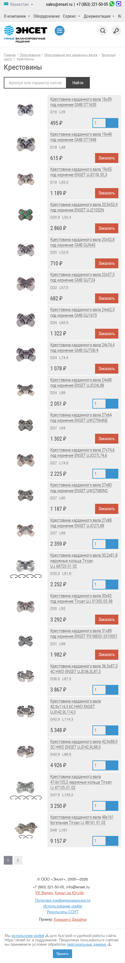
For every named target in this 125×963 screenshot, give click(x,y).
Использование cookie (62, 906)
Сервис (69, 16)
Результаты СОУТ (62, 911)
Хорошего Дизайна (69, 919)
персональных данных (86, 944)
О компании (15, 16)
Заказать (107, 158)
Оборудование (46, 16)
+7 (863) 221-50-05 (92, 4)
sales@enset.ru (59, 4)
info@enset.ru (78, 887)
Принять (62, 954)
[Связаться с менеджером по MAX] (118, 4)
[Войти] (116, 31)
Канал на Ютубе (69, 892)
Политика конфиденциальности (62, 900)
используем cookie (28, 935)
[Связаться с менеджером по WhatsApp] (112, 4)
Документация (97, 16)
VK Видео (44, 892)
